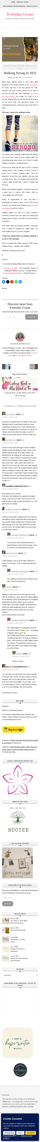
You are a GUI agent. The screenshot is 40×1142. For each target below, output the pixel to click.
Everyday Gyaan (20, 14)
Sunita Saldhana (14, 509)
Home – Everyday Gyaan (19, 2)
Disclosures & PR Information (14, 6)
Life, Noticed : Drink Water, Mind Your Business (19, 922)
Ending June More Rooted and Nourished (18, 959)
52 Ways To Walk (11, 268)
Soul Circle (34, 85)
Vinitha (9, 587)
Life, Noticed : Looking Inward (17, 941)
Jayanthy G (11, 440)
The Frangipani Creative (24, 355)
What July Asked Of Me (18, 930)
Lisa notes (11, 414)
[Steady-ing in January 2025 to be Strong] (6, 366)
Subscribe (31, 317)
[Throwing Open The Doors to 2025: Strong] (33, 366)
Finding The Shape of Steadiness (17, 950)
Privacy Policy (32, 6)
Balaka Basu (12, 553)
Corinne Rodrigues (26, 77)
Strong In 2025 (10, 65)
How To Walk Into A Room (13, 273)
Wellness (21, 65)
